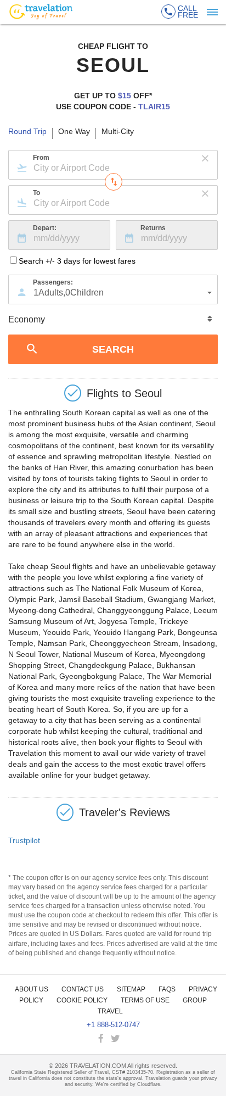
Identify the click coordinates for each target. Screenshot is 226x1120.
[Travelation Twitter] (116, 1039)
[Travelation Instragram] (127, 1039)
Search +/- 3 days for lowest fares (77, 261)
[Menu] (212, 12)
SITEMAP (131, 989)
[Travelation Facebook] (102, 1039)
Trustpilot (24, 840)
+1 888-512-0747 (113, 1025)
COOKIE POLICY (82, 1000)
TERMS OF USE (145, 1000)
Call (188, 11)
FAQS (167, 989)
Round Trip (27, 132)
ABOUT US (31, 989)
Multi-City (117, 132)
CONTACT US (82, 989)
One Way (74, 132)
